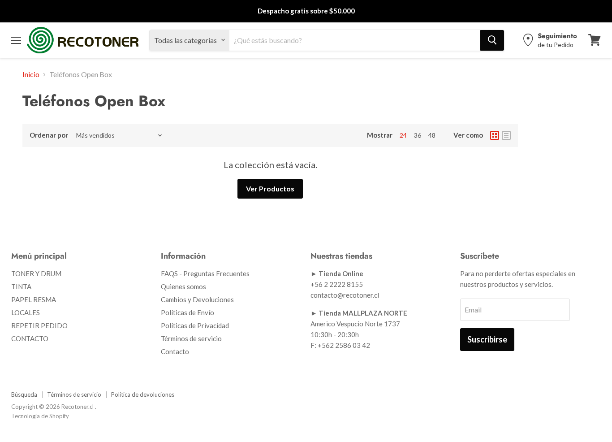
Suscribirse (487, 339)
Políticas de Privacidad (195, 325)
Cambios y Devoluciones (197, 299)
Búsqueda (24, 394)
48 (431, 135)
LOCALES (25, 312)
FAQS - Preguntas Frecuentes (205, 273)
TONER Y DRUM (36, 273)
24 (403, 135)
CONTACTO (29, 338)
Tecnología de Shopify (40, 416)
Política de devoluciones (142, 394)
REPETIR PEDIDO (39, 325)
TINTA (21, 286)
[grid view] (494, 135)
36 (417, 135)
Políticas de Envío (187, 312)
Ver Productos (270, 188)
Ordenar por (49, 135)
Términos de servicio (191, 338)
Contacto (175, 351)
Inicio (30, 74)
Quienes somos (183, 286)
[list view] (506, 135)
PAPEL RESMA (33, 299)
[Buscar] (492, 40)
